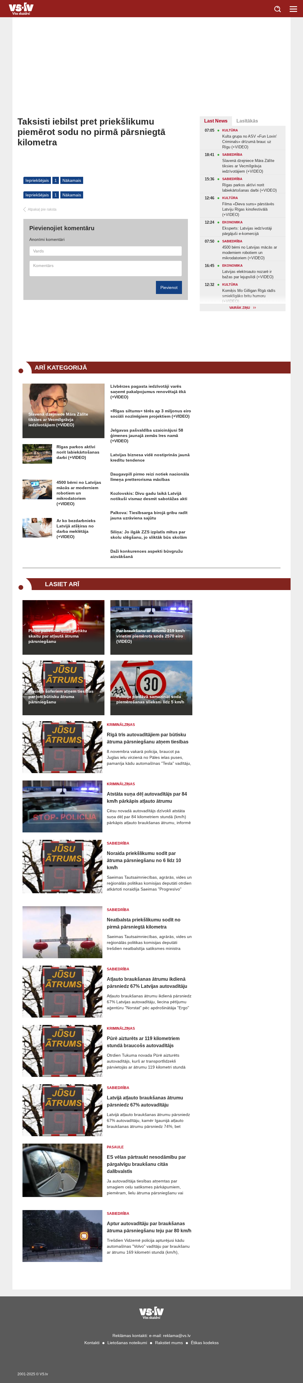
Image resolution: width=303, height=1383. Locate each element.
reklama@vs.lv (177, 1335)
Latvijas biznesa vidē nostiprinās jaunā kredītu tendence (150, 457)
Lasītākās (247, 120)
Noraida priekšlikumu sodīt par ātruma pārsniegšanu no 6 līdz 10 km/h (144, 860)
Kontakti (91, 1342)
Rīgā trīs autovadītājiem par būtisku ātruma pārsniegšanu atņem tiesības (147, 738)
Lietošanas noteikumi (127, 1342)
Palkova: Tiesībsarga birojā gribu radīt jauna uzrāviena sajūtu (149, 515)
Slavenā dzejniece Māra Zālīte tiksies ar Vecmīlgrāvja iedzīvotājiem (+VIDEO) (58, 419)
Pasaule (115, 1147)
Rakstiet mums (169, 1342)
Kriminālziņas (121, 725)
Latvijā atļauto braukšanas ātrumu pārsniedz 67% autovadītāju (145, 1101)
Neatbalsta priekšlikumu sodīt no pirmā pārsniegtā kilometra (143, 923)
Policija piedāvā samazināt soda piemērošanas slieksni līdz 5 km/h (150, 699)
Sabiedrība (118, 843)
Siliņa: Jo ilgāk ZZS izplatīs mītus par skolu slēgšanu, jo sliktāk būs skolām (148, 535)
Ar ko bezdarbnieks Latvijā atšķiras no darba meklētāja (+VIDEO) (76, 528)
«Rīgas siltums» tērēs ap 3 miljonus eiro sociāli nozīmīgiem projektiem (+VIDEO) (150, 413)
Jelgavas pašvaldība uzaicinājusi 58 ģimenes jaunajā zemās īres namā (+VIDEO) (146, 435)
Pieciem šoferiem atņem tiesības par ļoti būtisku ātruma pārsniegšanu (61, 696)
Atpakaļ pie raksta (42, 209)
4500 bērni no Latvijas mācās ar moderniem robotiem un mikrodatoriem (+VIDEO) (79, 493)
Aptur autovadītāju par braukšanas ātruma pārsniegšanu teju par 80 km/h (149, 1227)
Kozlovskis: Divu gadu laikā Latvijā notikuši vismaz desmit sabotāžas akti (148, 496)
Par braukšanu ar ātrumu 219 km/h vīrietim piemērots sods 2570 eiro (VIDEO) (150, 636)
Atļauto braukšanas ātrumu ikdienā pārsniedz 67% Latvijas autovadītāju (147, 983)
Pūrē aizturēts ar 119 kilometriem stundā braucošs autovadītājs (143, 1042)
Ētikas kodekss (205, 1342)
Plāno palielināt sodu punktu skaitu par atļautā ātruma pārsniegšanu (57, 636)
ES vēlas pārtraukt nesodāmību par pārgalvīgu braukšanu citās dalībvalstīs (146, 1164)
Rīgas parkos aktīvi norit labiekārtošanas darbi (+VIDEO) (78, 452)
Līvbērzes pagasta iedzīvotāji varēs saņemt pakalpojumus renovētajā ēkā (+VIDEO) (148, 391)
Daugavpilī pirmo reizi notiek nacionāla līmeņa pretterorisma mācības (149, 477)
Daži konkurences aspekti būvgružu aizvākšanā (146, 554)
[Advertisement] (151, 71)
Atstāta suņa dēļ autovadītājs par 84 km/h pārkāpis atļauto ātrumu (147, 797)
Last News (216, 120)
